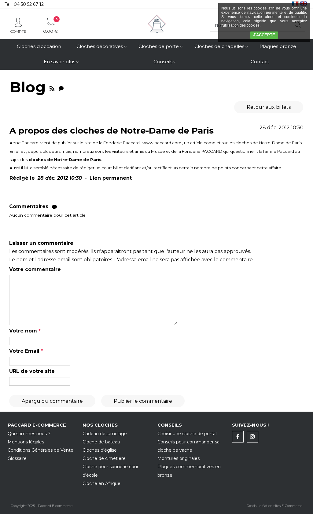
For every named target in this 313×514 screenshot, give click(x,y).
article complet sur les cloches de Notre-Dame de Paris (246, 142)
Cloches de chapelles (219, 46)
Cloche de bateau (101, 442)
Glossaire (17, 458)
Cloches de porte (158, 46)
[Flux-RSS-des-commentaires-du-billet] (54, 206)
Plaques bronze (278, 46)
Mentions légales (26, 442)
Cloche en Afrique (101, 483)
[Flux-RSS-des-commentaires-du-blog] (61, 87)
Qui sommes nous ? (29, 433)
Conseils (162, 61)
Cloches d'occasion (39, 46)
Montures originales (178, 458)
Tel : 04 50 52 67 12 (24, 4)
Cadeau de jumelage (105, 433)
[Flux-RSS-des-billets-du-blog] (52, 87)
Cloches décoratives (99, 46)
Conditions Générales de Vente (40, 450)
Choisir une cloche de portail (187, 433)
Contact (260, 61)
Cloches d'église (100, 450)
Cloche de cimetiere (104, 458)
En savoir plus (59, 61)
